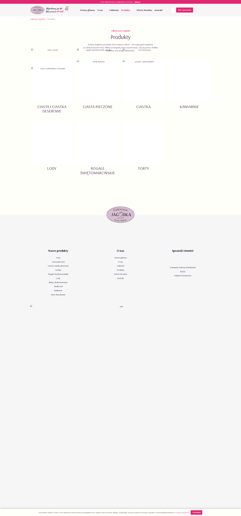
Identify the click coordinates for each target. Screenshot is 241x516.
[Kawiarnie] (189, 89)
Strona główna (120, 257)
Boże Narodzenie (58, 294)
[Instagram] (208, 10)
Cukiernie (120, 266)
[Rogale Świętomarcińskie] (97, 151)
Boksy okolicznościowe (58, 282)
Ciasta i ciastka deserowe (58, 266)
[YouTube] (198, 10)
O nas (120, 262)
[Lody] (51, 151)
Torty (58, 257)
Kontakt (120, 278)
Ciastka (58, 270)
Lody (58, 278)
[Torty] (143, 151)
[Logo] (37, 10)
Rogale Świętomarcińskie (58, 274)
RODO (182, 271)
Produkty (120, 270)
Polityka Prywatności (182, 275)
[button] (105, 10)
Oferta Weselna (120, 274)
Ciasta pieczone (58, 262)
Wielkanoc (58, 290)
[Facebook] (203, 10)
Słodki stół (58, 286)
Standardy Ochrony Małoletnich (183, 267)
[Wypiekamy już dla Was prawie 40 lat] (58, 10)
